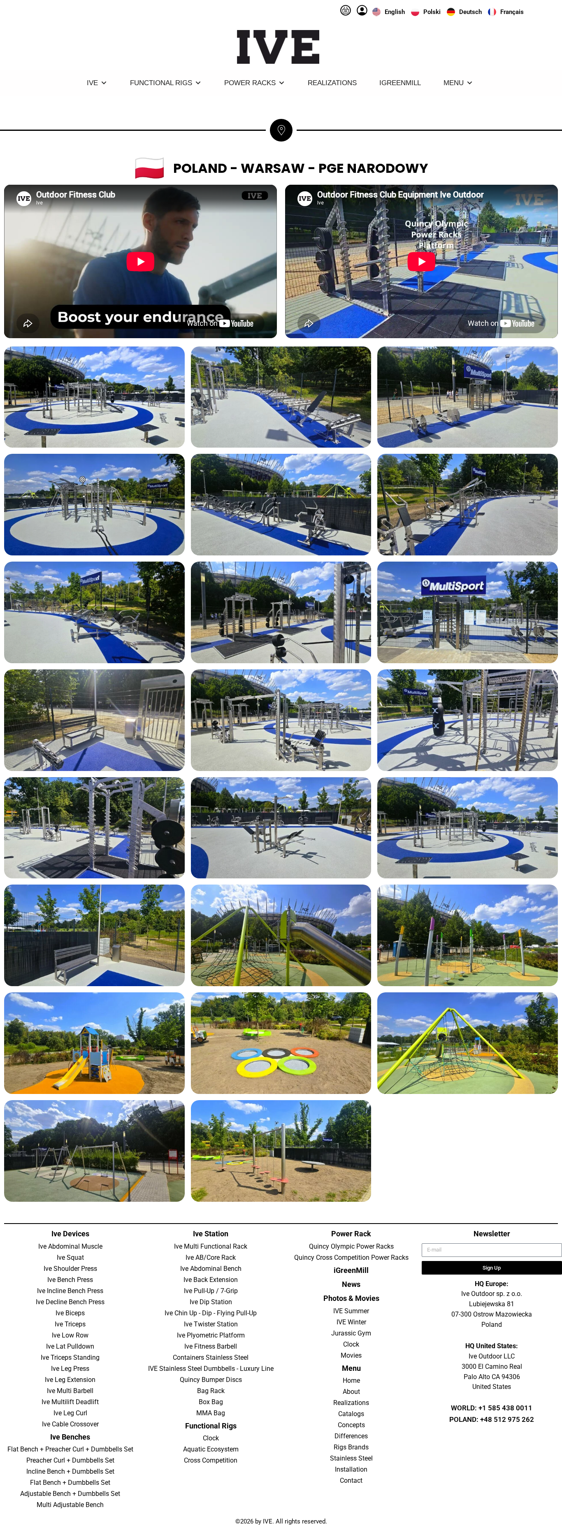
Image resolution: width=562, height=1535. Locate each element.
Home (351, 1380)
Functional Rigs (161, 83)
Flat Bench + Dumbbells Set (70, 1482)
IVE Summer (351, 1311)
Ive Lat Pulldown (70, 1346)
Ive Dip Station (211, 1302)
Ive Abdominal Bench (211, 1269)
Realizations (332, 83)
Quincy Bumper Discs (211, 1380)
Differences (351, 1436)
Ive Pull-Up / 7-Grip (211, 1291)
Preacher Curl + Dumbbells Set (70, 1460)
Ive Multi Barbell (70, 1391)
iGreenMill (400, 83)
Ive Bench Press (70, 1280)
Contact (351, 1480)
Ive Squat (70, 1257)
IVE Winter (351, 1322)
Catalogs (351, 1414)
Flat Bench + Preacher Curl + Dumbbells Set (70, 1449)
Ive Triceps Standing (70, 1357)
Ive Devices (70, 1233)
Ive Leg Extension (70, 1380)
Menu (454, 83)
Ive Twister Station (211, 1324)
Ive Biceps (70, 1313)
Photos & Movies (351, 1298)
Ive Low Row (70, 1335)
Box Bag (211, 1402)
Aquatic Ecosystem (211, 1449)
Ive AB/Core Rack (211, 1257)
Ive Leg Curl (70, 1413)
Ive (92, 83)
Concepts (351, 1425)
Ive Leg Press (70, 1368)
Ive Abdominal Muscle (70, 1246)
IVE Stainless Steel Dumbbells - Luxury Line (211, 1368)
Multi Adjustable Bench (70, 1505)
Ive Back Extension (210, 1280)
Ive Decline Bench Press (70, 1302)
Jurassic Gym (351, 1333)
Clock (211, 1438)
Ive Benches (70, 1437)
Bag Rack (211, 1391)
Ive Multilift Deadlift (70, 1402)
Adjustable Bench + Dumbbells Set (70, 1494)
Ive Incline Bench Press (70, 1291)
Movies (351, 1355)
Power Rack (351, 1233)
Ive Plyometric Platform (211, 1335)
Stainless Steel (351, 1458)
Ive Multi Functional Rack (210, 1246)
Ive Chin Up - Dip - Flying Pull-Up (211, 1313)
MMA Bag (210, 1413)
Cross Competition (210, 1460)
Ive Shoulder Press (70, 1269)
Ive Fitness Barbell (210, 1346)
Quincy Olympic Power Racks (351, 1246)
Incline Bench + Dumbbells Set (70, 1471)
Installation (351, 1469)
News (351, 1284)
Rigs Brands (351, 1447)
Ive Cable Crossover (70, 1424)
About (351, 1392)
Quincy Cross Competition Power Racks (351, 1257)
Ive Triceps (70, 1324)
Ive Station (210, 1233)
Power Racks (250, 83)
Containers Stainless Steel (210, 1357)
